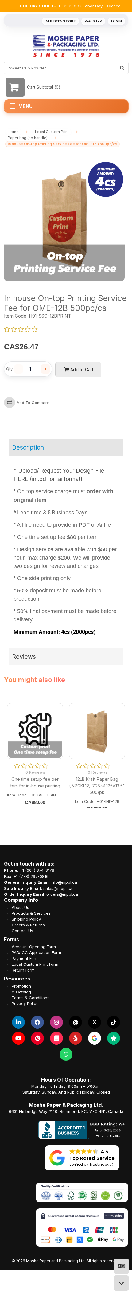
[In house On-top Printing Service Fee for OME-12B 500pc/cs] (64, 163)
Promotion (21, 986)
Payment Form (25, 958)
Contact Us (22, 931)
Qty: (10, 369)
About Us (20, 907)
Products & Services (31, 913)
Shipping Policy (26, 919)
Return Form (23, 970)
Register (93, 21)
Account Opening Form (34, 947)
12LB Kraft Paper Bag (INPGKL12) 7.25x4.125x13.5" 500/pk (97, 785)
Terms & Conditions (30, 998)
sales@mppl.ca (57, 888)
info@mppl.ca (64, 882)
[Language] (121, 1266)
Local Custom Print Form (35, 964)
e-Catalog (21, 992)
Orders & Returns (28, 925)
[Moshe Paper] (66, 46)
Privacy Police (25, 1004)
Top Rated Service (92, 1158)
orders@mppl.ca (62, 894)
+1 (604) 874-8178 (37, 870)
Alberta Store (60, 21)
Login (116, 21)
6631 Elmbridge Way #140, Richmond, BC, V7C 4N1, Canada (66, 1111)
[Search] (122, 68)
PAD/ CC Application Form (36, 953)
